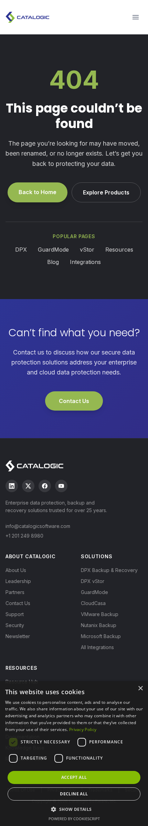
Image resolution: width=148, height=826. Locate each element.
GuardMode (53, 249)
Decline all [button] (74, 794)
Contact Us (74, 401)
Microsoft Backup (101, 636)
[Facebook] (45, 486)
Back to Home (37, 192)
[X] (28, 486)
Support (15, 614)
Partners (15, 592)
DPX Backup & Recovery (109, 570)
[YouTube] (61, 486)
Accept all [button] (74, 777)
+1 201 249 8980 (24, 536)
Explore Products (106, 192)
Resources (119, 249)
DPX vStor (92, 581)
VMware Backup (99, 614)
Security (15, 625)
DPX (21, 249)
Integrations (85, 261)
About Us (16, 570)
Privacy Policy (82, 729)
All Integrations (97, 647)
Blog (53, 261)
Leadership (18, 581)
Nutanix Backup (98, 625)
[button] (74, 809)
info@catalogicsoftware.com (38, 526)
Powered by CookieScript (74, 818)
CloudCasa (93, 603)
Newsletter (18, 636)
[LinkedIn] (12, 486)
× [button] (140, 688)
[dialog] (74, 753)
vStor (87, 249)
